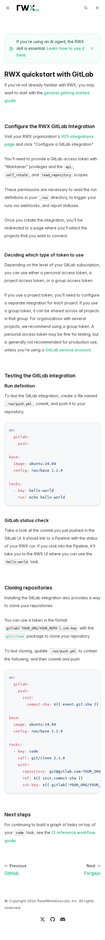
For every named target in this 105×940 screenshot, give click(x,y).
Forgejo (92, 873)
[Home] (28, 8)
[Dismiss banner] (92, 48)
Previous (18, 865)
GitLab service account (68, 349)
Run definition (19, 386)
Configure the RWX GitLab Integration (49, 126)
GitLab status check (26, 520)
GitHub (11, 873)
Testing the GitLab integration (39, 376)
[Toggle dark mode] (97, 7)
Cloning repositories (28, 588)
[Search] (86, 7)
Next (91, 865)
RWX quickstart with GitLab (48, 74)
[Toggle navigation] (7, 7)
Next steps (17, 814)
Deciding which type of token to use (44, 255)
